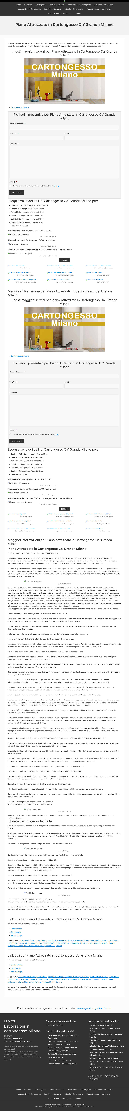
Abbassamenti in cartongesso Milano (32, 941)
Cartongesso (16, 932)
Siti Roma (91, 1107)
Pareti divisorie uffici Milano (97, 943)
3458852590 (17, 1039)
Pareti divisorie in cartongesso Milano (70, 943)
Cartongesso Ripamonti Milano (101, 1049)
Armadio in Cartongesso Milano (60, 1060)
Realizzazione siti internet (59, 1107)
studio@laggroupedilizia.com (21, 1041)
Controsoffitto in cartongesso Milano (104, 941)
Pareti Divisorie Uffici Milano (59, 1044)
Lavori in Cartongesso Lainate (101, 1025)
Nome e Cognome (17, 123)
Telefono (13, 133)
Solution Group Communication (77, 1107)
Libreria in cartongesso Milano (43, 943)
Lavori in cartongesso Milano (19, 943)
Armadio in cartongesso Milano (60, 941)
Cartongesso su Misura (20, 107)
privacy (56, 186)
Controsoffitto (16, 929)
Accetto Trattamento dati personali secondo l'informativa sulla (36, 186)
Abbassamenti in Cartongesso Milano (62, 1064)
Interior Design (16, 935)
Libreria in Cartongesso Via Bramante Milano (107, 1046)
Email (67, 133)
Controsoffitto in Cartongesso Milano (62, 1054)
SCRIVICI (64, 260)
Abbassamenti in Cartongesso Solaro (104, 1058)
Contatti (59, 946)
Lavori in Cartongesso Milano (59, 1051)
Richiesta (13, 144)
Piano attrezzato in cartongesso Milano (39, 946)
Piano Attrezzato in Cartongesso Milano (63, 1041)
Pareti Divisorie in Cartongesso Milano (62, 1048)
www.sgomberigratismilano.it (94, 1008)
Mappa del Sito (80, 1104)
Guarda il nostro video (54, 1025)
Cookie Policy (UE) (68, 1104)
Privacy (13, 182)
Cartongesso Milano (81, 941)
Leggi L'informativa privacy (53, 1104)
